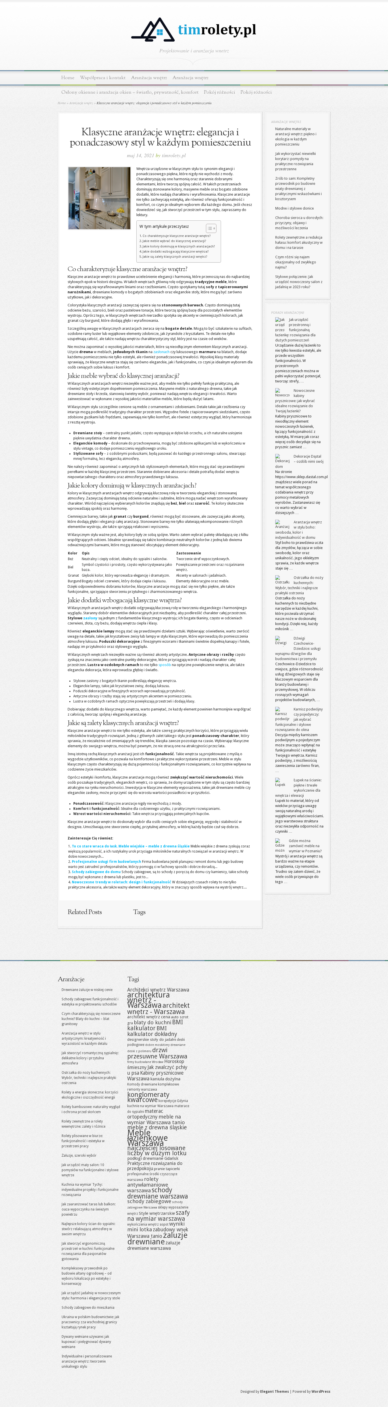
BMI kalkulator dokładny (152, 1031)
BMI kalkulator (155, 1025)
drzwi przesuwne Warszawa (157, 1053)
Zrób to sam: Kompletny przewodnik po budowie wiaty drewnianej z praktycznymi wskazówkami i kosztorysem (298, 188)
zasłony (90, 618)
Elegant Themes (274, 1392)
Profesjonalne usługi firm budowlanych (106, 862)
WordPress (321, 1392)
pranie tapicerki (167, 1168)
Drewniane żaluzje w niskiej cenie (87, 990)
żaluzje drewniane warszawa (153, 1245)
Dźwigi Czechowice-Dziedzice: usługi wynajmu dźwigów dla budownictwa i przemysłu (298, 648)
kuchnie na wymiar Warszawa (150, 1106)
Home (67, 78)
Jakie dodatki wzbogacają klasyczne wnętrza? (176, 251)
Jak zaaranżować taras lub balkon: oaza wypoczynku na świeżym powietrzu (89, 1209)
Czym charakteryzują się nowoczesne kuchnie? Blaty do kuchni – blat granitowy (91, 1019)
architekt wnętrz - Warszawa (158, 1009)
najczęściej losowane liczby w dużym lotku (157, 1150)
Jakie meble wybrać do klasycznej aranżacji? (174, 241)
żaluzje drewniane (157, 1238)
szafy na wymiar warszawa (158, 1215)
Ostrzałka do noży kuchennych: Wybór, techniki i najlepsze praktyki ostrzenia (89, 1078)
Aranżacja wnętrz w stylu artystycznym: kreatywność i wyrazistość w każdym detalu (84, 1038)
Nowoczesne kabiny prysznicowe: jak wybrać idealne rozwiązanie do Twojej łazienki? (295, 400)
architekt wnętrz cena (148, 1016)
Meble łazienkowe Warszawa (147, 1138)
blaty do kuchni (152, 1022)
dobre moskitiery (157, 1045)
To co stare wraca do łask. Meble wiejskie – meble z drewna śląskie (131, 846)
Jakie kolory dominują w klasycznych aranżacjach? (179, 246)
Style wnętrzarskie (157, 1213)
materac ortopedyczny (145, 1114)
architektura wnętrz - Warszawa (148, 1000)
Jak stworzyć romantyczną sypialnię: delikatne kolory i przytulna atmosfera (90, 1058)
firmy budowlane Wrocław (145, 1062)
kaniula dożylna (165, 1079)
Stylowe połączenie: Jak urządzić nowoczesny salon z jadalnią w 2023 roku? (298, 282)
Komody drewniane (142, 1084)
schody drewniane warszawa (157, 1193)
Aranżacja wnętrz (149, 78)
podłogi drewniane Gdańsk (152, 1158)
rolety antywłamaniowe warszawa (147, 1184)
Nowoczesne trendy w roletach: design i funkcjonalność (121, 882)
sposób (164, 665)
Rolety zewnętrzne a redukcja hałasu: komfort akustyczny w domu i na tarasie (299, 242)
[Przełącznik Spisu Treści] (208, 228)
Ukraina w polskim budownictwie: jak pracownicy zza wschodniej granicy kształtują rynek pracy (90, 1322)
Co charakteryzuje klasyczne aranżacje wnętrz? (177, 236)
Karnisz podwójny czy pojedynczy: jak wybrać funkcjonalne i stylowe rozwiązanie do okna (299, 719)
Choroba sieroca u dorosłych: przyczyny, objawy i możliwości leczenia (299, 223)
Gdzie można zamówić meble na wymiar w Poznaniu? (305, 846)
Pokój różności (219, 92)
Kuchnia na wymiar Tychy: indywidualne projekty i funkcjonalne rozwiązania (90, 1190)
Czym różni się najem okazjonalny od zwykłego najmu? (295, 262)
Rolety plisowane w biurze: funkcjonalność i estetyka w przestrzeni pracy (83, 1141)
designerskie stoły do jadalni (151, 1039)
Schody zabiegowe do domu (96, 872)
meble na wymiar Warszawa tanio (156, 1119)
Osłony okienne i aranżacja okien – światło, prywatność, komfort (130, 92)
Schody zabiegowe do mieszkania (88, 1308)
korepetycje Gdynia (173, 1101)
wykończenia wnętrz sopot (147, 1224)
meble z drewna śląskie (157, 1127)
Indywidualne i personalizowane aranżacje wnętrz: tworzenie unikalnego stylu (87, 1361)
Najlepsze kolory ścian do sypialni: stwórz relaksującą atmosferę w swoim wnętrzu (88, 1229)
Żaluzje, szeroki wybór (79, 1156)
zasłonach (161, 352)
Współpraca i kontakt (103, 78)
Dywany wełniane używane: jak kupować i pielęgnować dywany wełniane (86, 1342)
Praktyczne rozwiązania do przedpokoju (154, 1166)
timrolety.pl (174, 155)
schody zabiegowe (149, 1201)
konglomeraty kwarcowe (148, 1097)
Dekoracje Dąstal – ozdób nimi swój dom (299, 461)
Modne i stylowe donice (294, 208)
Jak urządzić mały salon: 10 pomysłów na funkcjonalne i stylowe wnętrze (90, 1170)
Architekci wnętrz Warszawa (158, 990)
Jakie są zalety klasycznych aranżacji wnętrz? (175, 257)
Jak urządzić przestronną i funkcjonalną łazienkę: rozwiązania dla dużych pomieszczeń (295, 330)
